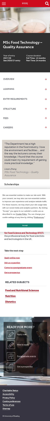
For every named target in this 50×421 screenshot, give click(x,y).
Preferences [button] (39, 217)
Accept (25, 225)
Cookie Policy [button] (21, 214)
